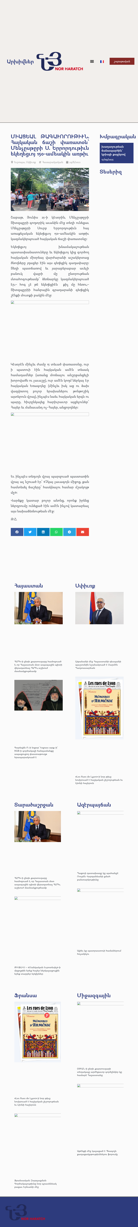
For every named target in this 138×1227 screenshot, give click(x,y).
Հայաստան (28, 585)
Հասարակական (52, 162)
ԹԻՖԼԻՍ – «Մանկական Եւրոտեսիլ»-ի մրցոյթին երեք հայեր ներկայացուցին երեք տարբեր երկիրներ (37, 970)
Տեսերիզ (111, 171)
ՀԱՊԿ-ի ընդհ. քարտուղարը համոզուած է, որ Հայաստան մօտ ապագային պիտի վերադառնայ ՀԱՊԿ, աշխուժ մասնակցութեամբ (38, 666)
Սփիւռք (31, 162)
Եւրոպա (19, 162)
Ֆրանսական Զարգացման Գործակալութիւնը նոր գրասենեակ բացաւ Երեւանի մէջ (35, 1183)
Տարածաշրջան (33, 804)
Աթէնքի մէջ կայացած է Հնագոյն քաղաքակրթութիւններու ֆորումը (97, 1152)
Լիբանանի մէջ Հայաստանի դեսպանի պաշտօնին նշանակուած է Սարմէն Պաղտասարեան (98, 664)
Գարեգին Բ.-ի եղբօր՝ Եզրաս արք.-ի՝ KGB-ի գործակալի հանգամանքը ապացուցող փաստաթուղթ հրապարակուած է (36, 752)
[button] (92, 61)
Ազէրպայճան (94, 804)
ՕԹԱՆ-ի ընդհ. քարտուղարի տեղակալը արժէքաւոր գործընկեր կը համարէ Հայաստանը (99, 1072)
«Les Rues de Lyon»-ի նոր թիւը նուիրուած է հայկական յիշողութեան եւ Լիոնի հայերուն (99, 780)
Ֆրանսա (25, 995)
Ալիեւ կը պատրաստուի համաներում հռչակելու (99, 952)
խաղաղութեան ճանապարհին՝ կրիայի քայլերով (113, 150)
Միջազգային (94, 995)
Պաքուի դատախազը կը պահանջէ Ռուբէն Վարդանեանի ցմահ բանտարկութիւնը (97, 876)
